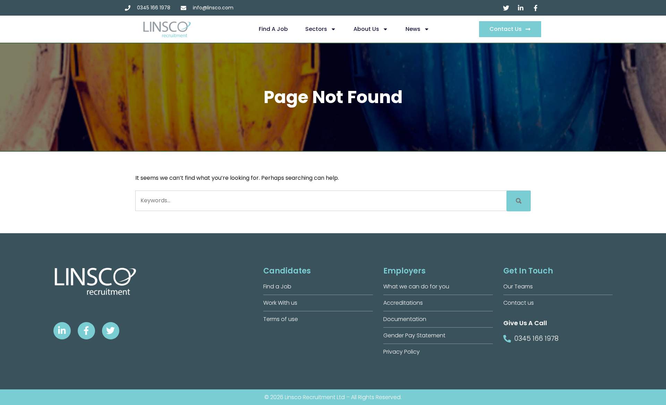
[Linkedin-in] (62, 330)
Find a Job (273, 29)
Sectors (316, 29)
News (412, 29)
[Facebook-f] (86, 330)
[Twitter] (110, 330)
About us (366, 29)
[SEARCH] (518, 201)
